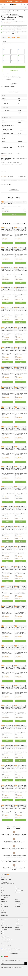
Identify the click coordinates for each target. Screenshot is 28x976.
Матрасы (3, 899)
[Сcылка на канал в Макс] (6, 946)
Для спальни (17, 906)
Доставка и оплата (5, 925)
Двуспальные (17, 892)
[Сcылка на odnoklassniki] (4, 946)
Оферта (2, 931)
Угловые (2, 890)
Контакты (17, 927)
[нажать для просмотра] (14, 26)
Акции (2, 923)
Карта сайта (17, 929)
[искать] (26, 7)
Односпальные (18, 888)
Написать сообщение (14, 953)
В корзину (14, 214)
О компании (17, 921)
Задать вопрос (14, 189)
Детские (3, 904)
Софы (2, 893)
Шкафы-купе (17, 901)
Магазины (17, 923)
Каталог (2, 921)
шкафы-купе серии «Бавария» (16, 223)
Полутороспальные (19, 890)
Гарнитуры (3, 910)
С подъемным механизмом (20, 893)
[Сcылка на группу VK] (1, 946)
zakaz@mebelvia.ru (5, 941)
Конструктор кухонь (5, 915)
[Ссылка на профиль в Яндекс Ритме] (10, 946)
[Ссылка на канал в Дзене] (8, 946)
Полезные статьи (4, 929)
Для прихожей (18, 904)
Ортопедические (4, 897)
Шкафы (16, 899)
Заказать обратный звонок (6, 939)
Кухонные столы (4, 913)
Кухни (2, 908)
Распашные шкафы (19, 903)
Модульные (3, 912)
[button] (25, 209)
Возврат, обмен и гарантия (6, 927)
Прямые (2, 888)
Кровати (16, 887)
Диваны (2, 887)
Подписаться (25, 963)
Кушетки (2, 892)
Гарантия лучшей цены (19, 925)
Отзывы (2, 933)
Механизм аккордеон (5, 895)
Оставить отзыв (21, 176)
